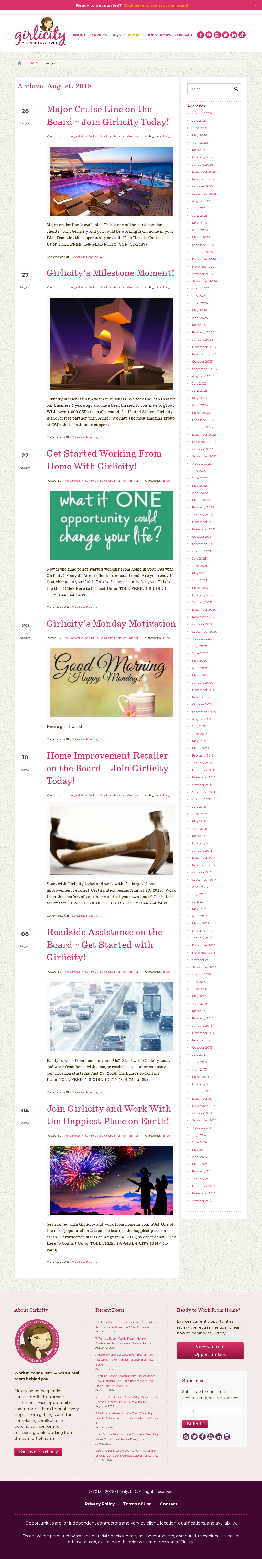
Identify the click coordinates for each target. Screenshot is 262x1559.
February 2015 (202, 1084)
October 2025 (202, 186)
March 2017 (200, 923)
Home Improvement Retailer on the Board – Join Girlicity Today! (107, 768)
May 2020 (200, 660)
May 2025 (199, 223)
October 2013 (202, 1201)
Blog (166, 136)
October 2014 (202, 1113)
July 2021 (199, 558)
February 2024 (203, 332)
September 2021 (204, 544)
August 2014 (201, 1128)
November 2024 (204, 267)
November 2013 (203, 1193)
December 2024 (204, 259)
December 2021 (203, 522)
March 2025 (201, 237)
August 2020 (202, 639)
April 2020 (200, 668)
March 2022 (201, 500)
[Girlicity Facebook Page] (200, 35)
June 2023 (200, 390)
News (165, 35)
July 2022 (199, 471)
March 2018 (201, 836)
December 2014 (203, 1098)
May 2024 (199, 310)
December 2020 (204, 609)
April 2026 (200, 142)
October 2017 (202, 872)
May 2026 (199, 135)
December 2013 (203, 1186)
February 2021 (202, 595)
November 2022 (204, 442)
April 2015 (199, 1069)
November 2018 (204, 777)
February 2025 (203, 245)
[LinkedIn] (218, 1436)
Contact (183, 35)
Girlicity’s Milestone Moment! (110, 273)
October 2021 (202, 536)
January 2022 (202, 515)
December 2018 (203, 770)
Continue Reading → (87, 257)
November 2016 (203, 953)
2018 (34, 63)
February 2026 (203, 157)
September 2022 (204, 456)
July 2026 (199, 120)
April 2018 (199, 828)
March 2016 (200, 1011)
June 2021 (199, 566)
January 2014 (202, 1179)
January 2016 (202, 1025)
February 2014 (203, 1171)
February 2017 (202, 931)
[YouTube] (210, 1436)
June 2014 (199, 1142)
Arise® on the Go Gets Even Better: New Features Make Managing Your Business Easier (125, 1359)
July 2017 (199, 894)
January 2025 (202, 252)
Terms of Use (137, 1504)
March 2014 (201, 1164)
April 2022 (200, 493)
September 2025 (204, 193)
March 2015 (200, 1076)
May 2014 (199, 1149)
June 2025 (200, 215)
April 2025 (200, 230)
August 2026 (202, 113)
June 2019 (199, 734)
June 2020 (200, 653)
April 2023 (200, 405)
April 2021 (199, 580)
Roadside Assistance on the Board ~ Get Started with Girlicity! (104, 945)
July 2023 (199, 383)
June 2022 (200, 478)
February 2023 (203, 420)
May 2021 (199, 573)
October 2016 (202, 960)
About (79, 35)
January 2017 (202, 938)
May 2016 (199, 996)
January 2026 (202, 164)
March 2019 (200, 748)
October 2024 (202, 274)
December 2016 (203, 945)
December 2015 (203, 1033)
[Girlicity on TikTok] (242, 35)
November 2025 (204, 179)
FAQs (116, 35)
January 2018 (202, 850)
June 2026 (200, 128)
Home (18, 63)
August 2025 (201, 201)
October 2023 (202, 361)
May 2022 (199, 485)
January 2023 (202, 427)
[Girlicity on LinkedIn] (233, 35)
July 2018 (199, 806)
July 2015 (199, 1054)
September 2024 (204, 281)
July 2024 (199, 296)
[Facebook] (202, 1436)
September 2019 (204, 712)
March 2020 (201, 675)
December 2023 (204, 347)
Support (133, 35)
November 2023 (204, 354)
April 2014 (199, 1157)
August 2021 (201, 551)
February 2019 (202, 755)
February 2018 (203, 843)
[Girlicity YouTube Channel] (209, 35)
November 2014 (204, 1106)
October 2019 (202, 704)
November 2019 (203, 697)
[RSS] (186, 1436)
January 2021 (202, 602)
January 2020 (202, 682)
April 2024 (200, 318)
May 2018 (199, 821)
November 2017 (203, 865)
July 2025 (199, 208)
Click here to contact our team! (156, 5)
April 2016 (199, 1003)
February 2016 (202, 1018)
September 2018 (204, 792)
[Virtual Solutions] (40, 32)
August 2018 (201, 799)
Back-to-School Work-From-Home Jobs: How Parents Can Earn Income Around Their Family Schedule (125, 1381)
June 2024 (200, 303)
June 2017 (199, 901)
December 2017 (203, 857)
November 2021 (203, 529)
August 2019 (201, 719)
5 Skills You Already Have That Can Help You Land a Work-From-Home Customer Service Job (127, 1418)
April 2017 (199, 916)
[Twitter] (194, 1436)
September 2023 (204, 369)
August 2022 (202, 464)
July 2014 (199, 1135)
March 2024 (201, 325)
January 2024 (202, 339)
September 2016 (204, 967)
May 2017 (199, 909)
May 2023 (199, 398)
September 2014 (204, 1120)
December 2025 (204, 171)
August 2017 (201, 887)
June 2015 (199, 1062)
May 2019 (199, 741)
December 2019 (203, 690)
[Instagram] (227, 1436)
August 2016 (201, 974)
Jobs (152, 35)
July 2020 (199, 646)
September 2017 (204, 879)
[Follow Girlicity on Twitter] (225, 35)
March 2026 (201, 150)
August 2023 (202, 376)
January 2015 (202, 1091)
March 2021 (200, 587)
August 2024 (202, 288)
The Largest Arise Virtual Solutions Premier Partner (100, 136)
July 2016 (199, 982)
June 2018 (199, 814)
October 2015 (202, 1047)
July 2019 (199, 726)
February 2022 (203, 507)
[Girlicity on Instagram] (217, 35)
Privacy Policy (100, 1504)
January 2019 (202, 763)
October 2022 (202, 449)
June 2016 (199, 989)
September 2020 (204, 631)
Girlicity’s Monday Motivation (111, 624)
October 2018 (202, 785)
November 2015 (203, 1040)
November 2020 (204, 617)
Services (98, 35)
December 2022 (204, 434)
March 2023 (201, 412)
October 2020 (202, 624)
